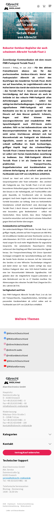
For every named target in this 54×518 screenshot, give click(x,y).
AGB (4, 504)
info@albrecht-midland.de (15, 406)
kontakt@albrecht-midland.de (17, 425)
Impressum (11, 504)
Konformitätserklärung (11, 506)
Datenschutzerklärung (25, 504)
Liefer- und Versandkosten (15, 510)
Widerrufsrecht (26, 506)
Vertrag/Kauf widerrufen (27, 452)
